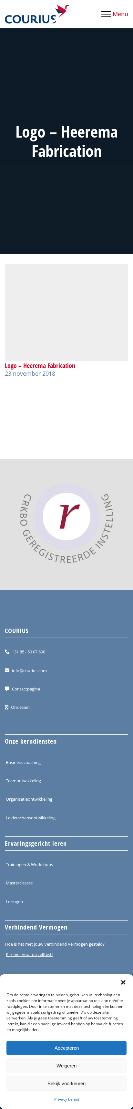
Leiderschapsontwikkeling (31, 817)
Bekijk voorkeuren (66, 1083)
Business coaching (23, 762)
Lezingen (14, 901)
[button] (123, 982)
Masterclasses (19, 883)
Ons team (20, 707)
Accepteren (67, 1048)
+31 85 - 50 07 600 (28, 652)
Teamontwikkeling (23, 781)
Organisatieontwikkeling (29, 799)
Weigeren (66, 1065)
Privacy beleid (66, 1099)
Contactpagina (26, 689)
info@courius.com (29, 670)
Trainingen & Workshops (29, 864)
